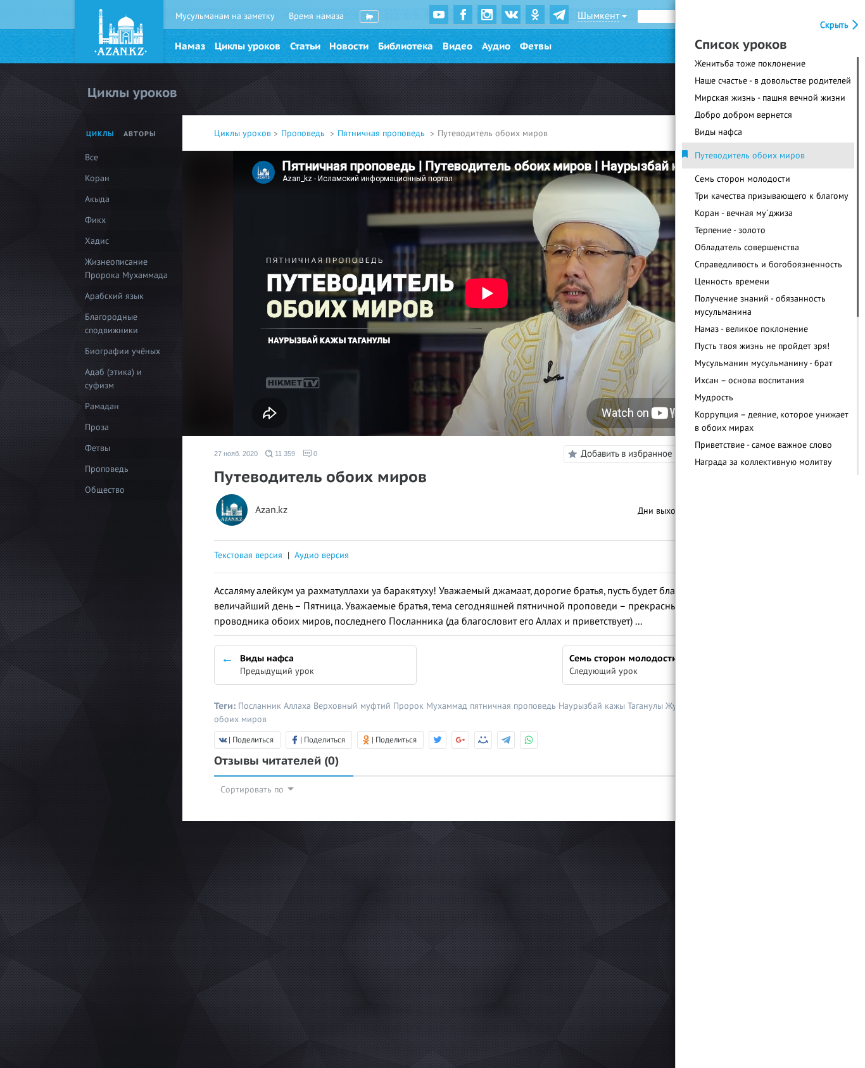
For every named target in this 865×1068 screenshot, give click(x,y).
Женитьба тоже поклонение (750, 63)
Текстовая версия (248, 555)
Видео (457, 46)
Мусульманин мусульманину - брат (764, 363)
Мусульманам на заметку (225, 16)
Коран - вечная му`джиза (744, 213)
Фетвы (536, 46)
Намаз (190, 46)
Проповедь (304, 133)
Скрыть (835, 25)
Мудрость (714, 397)
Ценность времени (732, 281)
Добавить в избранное (626, 453)
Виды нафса (718, 132)
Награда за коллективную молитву (763, 462)
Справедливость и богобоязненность (768, 264)
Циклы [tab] (100, 134)
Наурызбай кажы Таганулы (612, 706)
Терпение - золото (730, 230)
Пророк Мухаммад (431, 706)
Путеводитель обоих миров (750, 155)
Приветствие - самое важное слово (763, 445)
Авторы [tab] (139, 134)
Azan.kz (271, 510)
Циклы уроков (248, 46)
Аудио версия (321, 555)
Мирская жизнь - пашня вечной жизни (770, 97)
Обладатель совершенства (747, 247)
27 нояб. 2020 (236, 453)
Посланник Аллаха (275, 706)
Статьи (305, 46)
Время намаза (316, 16)
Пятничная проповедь (382, 133)
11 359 (284, 453)
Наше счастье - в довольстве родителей (773, 80)
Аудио (496, 46)
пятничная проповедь (514, 706)
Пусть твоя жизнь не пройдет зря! (762, 346)
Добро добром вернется (743, 115)
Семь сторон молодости (742, 179)
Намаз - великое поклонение (751, 329)
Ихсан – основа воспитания (749, 380)
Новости (349, 46)
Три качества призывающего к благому (772, 196)
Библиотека (405, 46)
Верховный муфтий (353, 706)
